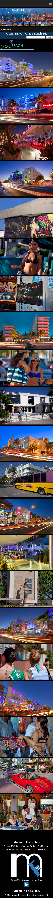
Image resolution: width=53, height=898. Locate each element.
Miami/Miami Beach (25, 849)
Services (26, 880)
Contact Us (37, 880)
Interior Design (29, 846)
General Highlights (11, 846)
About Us (15, 880)
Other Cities (42, 849)
